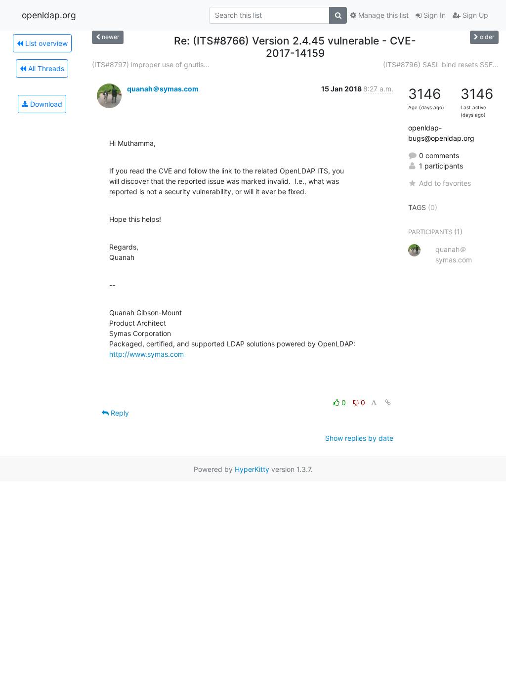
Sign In (434, 15)
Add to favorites (445, 183)
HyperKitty (252, 469)
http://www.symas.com (146, 354)
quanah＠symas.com (163, 88)
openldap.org (49, 15)
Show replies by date (359, 438)
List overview (45, 43)
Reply (119, 413)
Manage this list (382, 15)
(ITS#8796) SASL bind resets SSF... (441, 64)
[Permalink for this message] (387, 402)
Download (45, 104)
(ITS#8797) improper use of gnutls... (151, 64)
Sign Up (474, 15)
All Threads (45, 68)
